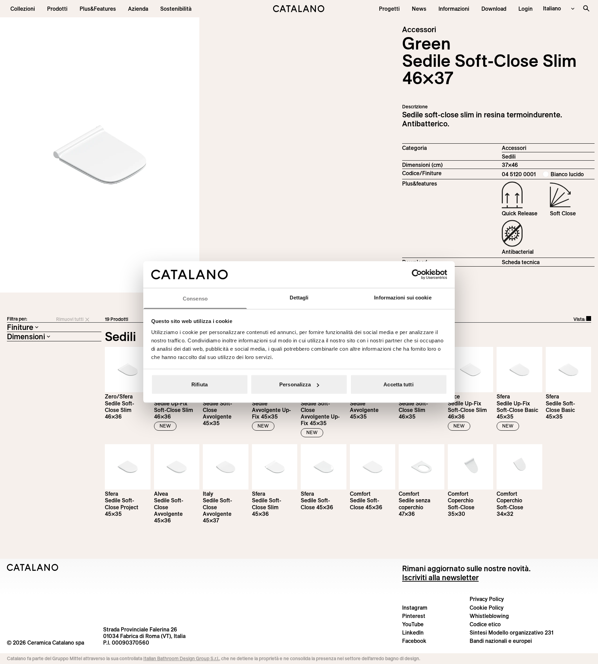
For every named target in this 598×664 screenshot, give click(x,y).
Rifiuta (199, 384)
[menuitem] (98, 8)
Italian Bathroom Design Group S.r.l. (181, 658)
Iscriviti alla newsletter (440, 577)
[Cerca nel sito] (586, 8)
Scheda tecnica (521, 262)
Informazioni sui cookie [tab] (402, 297)
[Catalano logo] (299, 8)
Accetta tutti (398, 384)
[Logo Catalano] (32, 567)
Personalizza (295, 384)
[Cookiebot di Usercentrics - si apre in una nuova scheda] (417, 274)
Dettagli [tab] (299, 297)
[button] (23, 8)
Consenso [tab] (195, 298)
